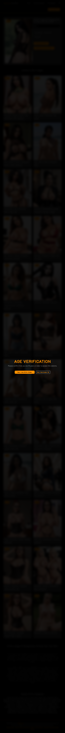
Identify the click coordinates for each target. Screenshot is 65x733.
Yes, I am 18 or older (24, 372)
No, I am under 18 (43, 372)
